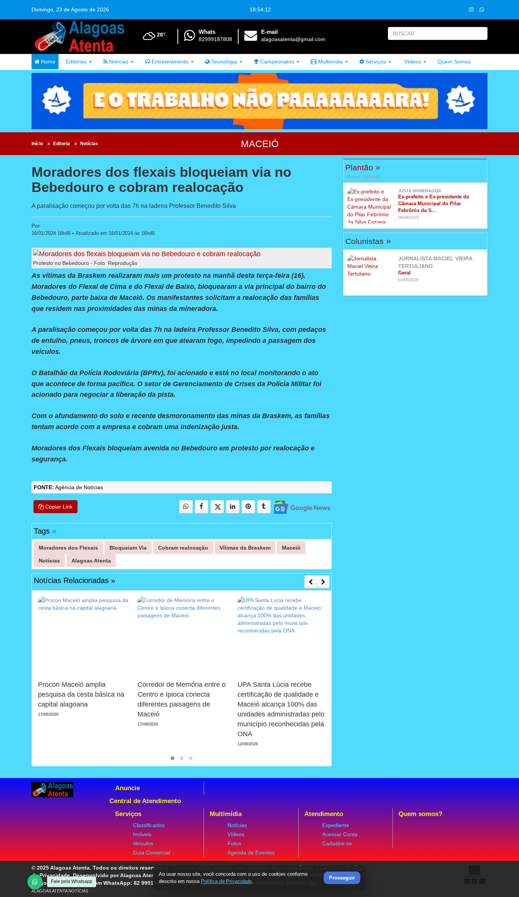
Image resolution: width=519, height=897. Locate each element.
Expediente (335, 825)
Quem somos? (420, 814)
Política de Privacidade (226, 881)
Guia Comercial (151, 852)
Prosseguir (342, 878)
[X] (217, 506)
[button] (172, 758)
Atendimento (323, 814)
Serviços (375, 62)
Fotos (234, 843)
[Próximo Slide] (323, 581)
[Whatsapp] (481, 9)
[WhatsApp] (35, 881)
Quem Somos (454, 62)
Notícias (118, 62)
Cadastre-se (337, 843)
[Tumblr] (264, 506)
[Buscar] (480, 33)
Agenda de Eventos (251, 852)
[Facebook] (201, 506)
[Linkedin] (232, 506)
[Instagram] (471, 9)
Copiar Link (58, 507)
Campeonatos (276, 62)
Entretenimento (169, 62)
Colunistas (368, 241)
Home (47, 62)
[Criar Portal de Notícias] (474, 875)
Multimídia (329, 62)
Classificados (149, 825)
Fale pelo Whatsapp (71, 881)
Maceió (259, 143)
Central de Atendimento (145, 801)
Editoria (61, 143)
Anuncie (127, 788)
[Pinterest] (248, 506)
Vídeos (412, 62)
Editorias (75, 62)
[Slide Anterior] (310, 581)
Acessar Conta (340, 834)
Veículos (143, 843)
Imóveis (142, 834)
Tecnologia (223, 62)
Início (37, 143)
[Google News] (301, 506)
